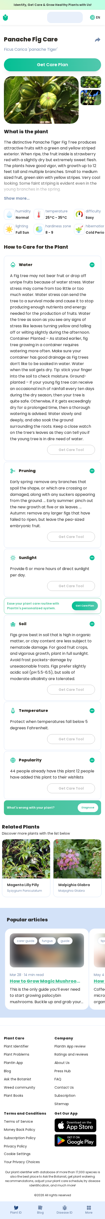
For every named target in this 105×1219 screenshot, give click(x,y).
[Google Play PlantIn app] (75, 1140)
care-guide (25, 941)
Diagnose (88, 807)
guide (65, 941)
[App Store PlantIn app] (75, 1125)
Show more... (17, 198)
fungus (47, 941)
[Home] (5, 17)
